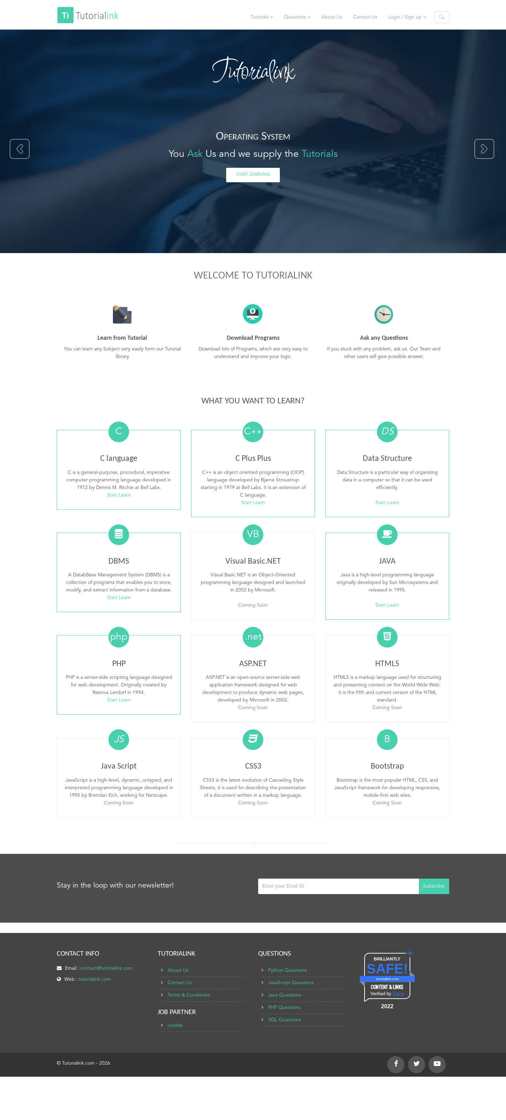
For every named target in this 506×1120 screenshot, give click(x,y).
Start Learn (119, 495)
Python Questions (287, 970)
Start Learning (253, 175)
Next (484, 149)
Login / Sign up (405, 17)
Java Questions (284, 995)
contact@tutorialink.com (107, 968)
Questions (295, 17)
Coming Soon (253, 605)
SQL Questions (284, 1020)
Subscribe (434, 886)
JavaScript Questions (291, 982)
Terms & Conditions (189, 995)
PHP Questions (284, 1007)
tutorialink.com (95, 979)
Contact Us (365, 17)
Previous (20, 149)
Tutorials (260, 17)
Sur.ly (398, 993)
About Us (331, 17)
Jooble (175, 1025)
